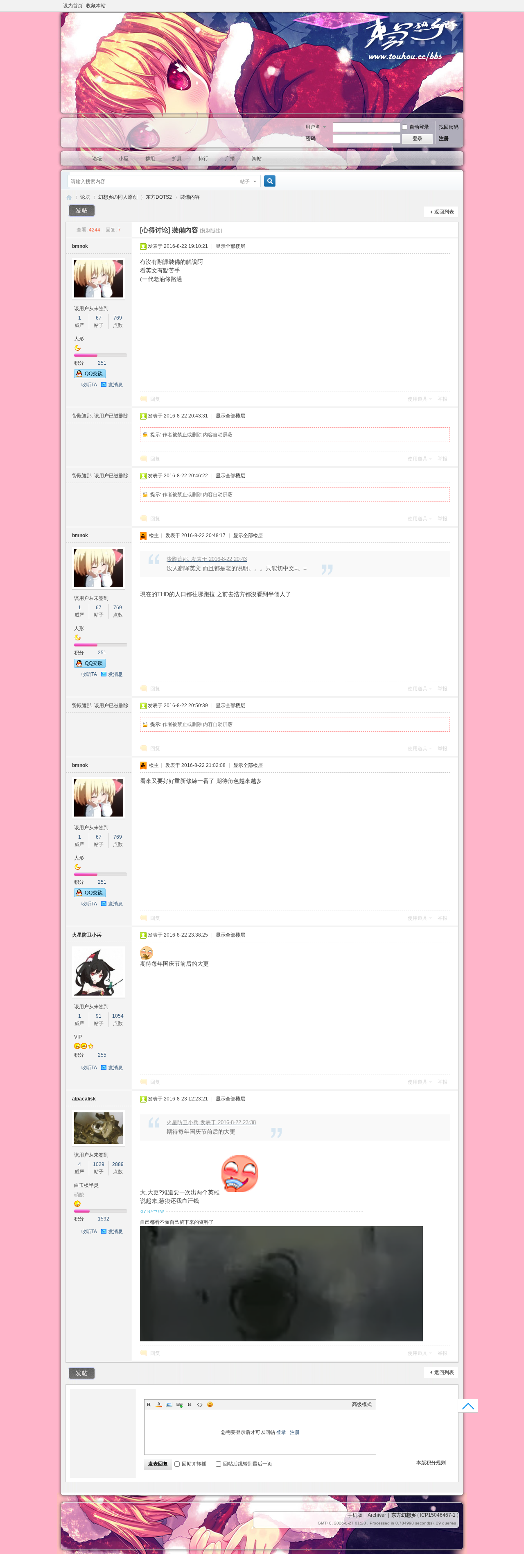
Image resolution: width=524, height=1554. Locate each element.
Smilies (210, 1404)
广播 (230, 158)
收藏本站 (96, 6)
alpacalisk (84, 1099)
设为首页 (73, 6)
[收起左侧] (130, 230)
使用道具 (417, 399)
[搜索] (268, 181)
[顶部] (468, 1408)
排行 (203, 158)
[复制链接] (211, 231)
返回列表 (444, 212)
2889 (118, 1164)
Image (169, 1404)
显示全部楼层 (230, 246)
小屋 (124, 158)
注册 (444, 138)
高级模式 (362, 1404)
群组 (150, 158)
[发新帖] (82, 211)
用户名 (312, 127)
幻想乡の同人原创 (118, 197)
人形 (79, 339)
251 (102, 363)
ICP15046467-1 (438, 1515)
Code (200, 1404)
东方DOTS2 (159, 197)
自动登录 (419, 127)
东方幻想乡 (69, 197)
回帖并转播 (194, 1464)
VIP (78, 1037)
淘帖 (257, 158)
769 (117, 318)
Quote (189, 1404)
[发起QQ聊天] (90, 376)
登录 (281, 1432)
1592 (103, 1219)
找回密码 (448, 127)
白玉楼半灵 (86, 1185)
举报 (442, 399)
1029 (98, 1164)
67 (99, 318)
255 (102, 1055)
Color (159, 1404)
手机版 (355, 1515)
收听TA (89, 385)
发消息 (115, 385)
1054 (118, 1016)
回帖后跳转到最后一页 (247, 1464)
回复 (155, 399)
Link (179, 1404)
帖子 (245, 181)
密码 (311, 138)
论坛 (97, 158)
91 (99, 1016)
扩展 (177, 158)
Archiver (377, 1515)
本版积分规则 (431, 1463)
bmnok (80, 246)
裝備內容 (190, 197)
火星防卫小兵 (87, 935)
